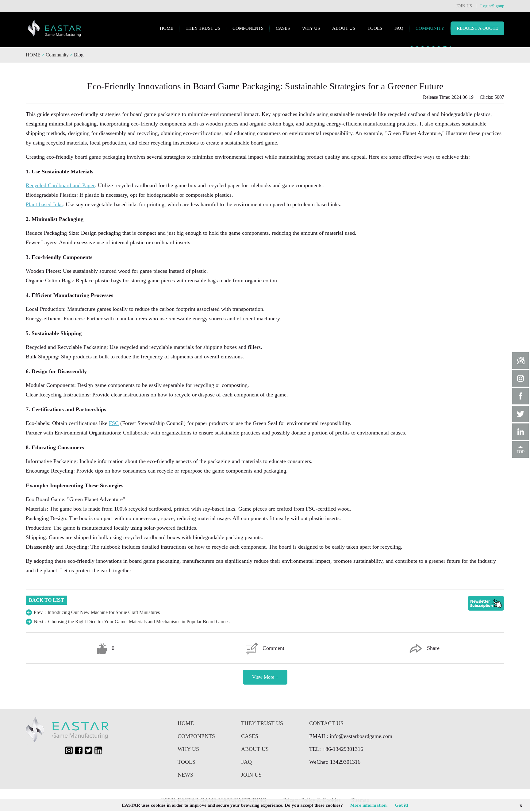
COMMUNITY (430, 28)
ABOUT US (343, 28)
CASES (283, 28)
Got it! (401, 805)
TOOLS (374, 28)
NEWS (185, 775)
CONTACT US (326, 723)
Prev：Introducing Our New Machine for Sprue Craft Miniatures (97, 612)
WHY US (311, 28)
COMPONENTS (247, 28)
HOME (166, 28)
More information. (369, 805)
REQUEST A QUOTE (477, 28)
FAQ (398, 28)
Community (58, 54)
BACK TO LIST (46, 600)
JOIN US (464, 6)
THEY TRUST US (203, 28)
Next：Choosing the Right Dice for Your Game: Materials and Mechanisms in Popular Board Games (131, 621)
